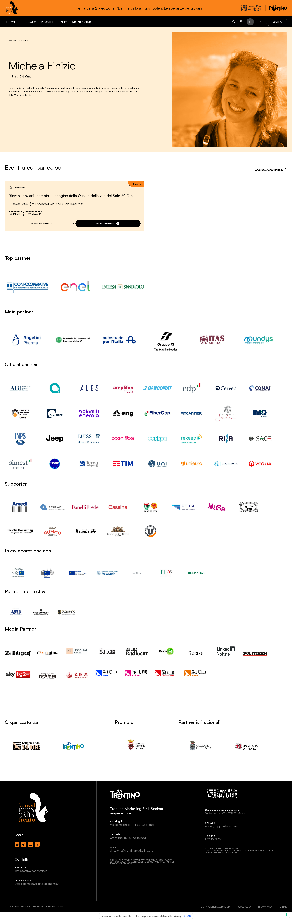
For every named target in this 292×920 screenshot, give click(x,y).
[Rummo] (52, 531)
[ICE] (166, 572)
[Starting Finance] (85, 531)
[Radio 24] (166, 651)
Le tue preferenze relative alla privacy (158, 916)
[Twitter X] (37, 844)
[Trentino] (73, 746)
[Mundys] (258, 339)
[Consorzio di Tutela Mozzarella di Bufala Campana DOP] (150, 507)
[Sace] (260, 438)
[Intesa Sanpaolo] (123, 287)
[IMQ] (260, 413)
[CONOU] (20, 413)
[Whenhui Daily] (77, 671)
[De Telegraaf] (18, 650)
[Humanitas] (196, 572)
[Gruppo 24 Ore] (26, 746)
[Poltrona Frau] (248, 507)
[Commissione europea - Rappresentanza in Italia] (48, 572)
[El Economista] (48, 651)
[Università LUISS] (88, 438)
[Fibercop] (157, 413)
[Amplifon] (123, 388)
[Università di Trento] (246, 746)
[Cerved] (225, 388)
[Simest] (20, 464)
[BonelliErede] (85, 507)
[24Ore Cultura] (136, 673)
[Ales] (88, 388)
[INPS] (20, 438)
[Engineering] (123, 413)
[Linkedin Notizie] (225, 651)
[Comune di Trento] (200, 746)
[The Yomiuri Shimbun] (48, 673)
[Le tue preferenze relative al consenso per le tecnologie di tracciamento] (287, 915)
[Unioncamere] (225, 464)
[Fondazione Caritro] (66, 612)
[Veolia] (260, 464)
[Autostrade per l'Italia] (119, 339)
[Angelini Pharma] (26, 339)
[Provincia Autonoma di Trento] (136, 746)
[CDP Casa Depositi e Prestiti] (191, 388)
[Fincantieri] (191, 413)
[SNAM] (54, 464)
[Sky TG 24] (18, 672)
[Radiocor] (136, 651)
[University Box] (150, 531)
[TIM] (123, 464)
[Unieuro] (191, 464)
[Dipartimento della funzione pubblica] (107, 572)
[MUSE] (216, 507)
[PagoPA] (157, 438)
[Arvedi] (20, 507)
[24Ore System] (196, 673)
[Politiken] (255, 651)
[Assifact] (52, 507)
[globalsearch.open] (234, 22)
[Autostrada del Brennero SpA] (73, 339)
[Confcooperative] (27, 287)
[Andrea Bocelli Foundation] (16, 612)
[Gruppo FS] (165, 339)
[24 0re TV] (196, 649)
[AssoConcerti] (41, 612)
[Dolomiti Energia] (88, 413)
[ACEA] (54, 388)
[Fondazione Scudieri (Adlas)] (225, 413)
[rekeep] (191, 438)
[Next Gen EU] (77, 572)
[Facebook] (23, 844)
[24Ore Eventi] (107, 673)
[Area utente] (241, 22)
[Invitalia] (136, 572)
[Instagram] (17, 844)
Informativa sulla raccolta (116, 916)
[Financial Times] (77, 650)
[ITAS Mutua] (212, 339)
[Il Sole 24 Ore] (107, 651)
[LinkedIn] (30, 844)
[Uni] (157, 464)
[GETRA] (183, 507)
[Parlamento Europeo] (18, 572)
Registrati (276, 21)
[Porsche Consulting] (20, 531)
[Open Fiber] (123, 438)
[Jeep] (54, 438)
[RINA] (225, 438)
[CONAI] (260, 388)
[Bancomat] (157, 388)
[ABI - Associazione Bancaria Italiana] (20, 388)
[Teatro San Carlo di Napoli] (118, 531)
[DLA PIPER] (54, 413)
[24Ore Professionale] (166, 673)
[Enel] (75, 287)
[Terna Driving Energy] (88, 464)
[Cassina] (118, 507)
